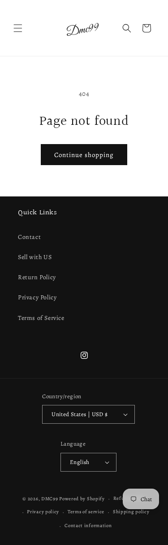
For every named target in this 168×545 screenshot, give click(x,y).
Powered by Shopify (82, 498)
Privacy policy (43, 511)
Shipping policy (131, 511)
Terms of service (86, 511)
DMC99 (49, 498)
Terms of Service (41, 318)
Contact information (88, 525)
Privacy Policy (37, 297)
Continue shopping (84, 154)
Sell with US (35, 257)
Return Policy (37, 277)
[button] (18, 28)
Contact (29, 237)
